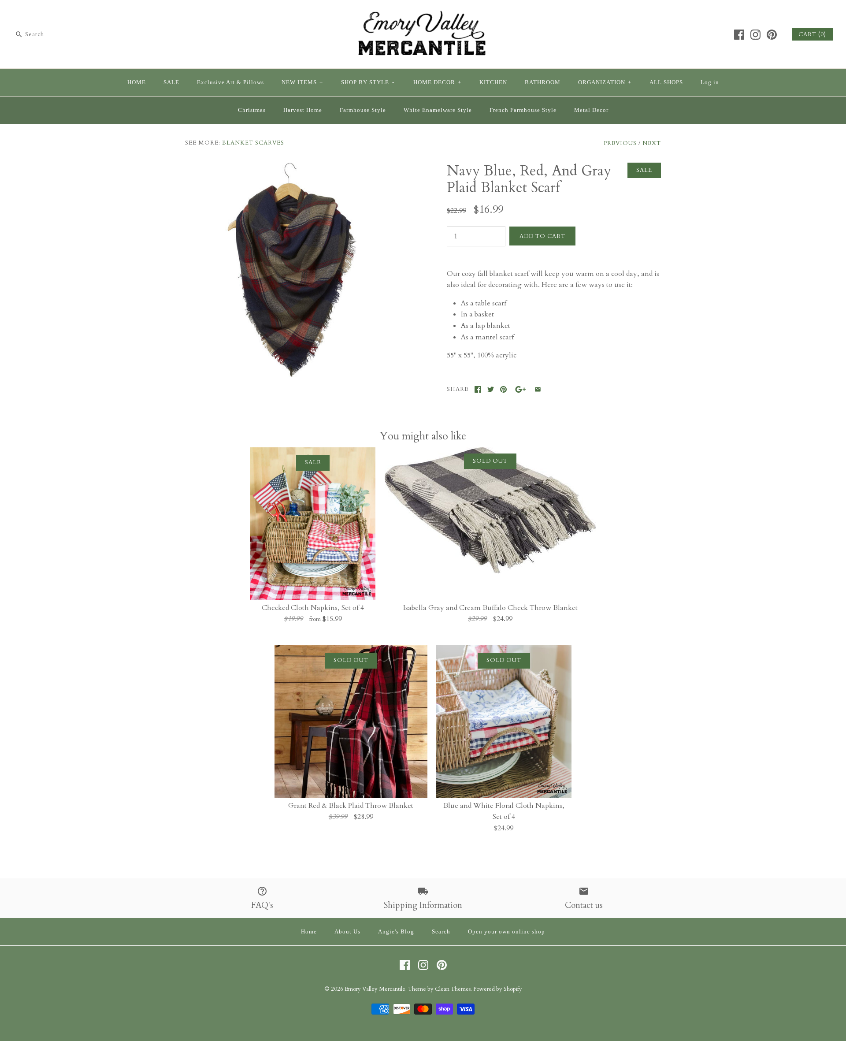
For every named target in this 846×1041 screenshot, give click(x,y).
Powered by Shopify (497, 989)
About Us (347, 932)
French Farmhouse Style (523, 110)
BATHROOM (542, 82)
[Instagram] (755, 35)
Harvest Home (302, 110)
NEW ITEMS (302, 82)
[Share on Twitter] (490, 389)
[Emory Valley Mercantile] (423, 14)
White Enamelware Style (438, 110)
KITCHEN (493, 82)
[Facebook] (739, 35)
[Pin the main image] (503, 389)
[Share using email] (537, 389)
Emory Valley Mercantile (375, 989)
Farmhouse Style (363, 110)
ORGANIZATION (604, 82)
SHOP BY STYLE (368, 82)
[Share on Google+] (520, 389)
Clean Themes (453, 989)
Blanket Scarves (253, 143)
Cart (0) (812, 34)
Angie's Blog (396, 932)
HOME (136, 82)
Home (309, 932)
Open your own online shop (506, 932)
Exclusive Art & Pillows (230, 82)
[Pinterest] (772, 35)
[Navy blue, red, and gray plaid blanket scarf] (292, 168)
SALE (171, 82)
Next (651, 143)
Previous (620, 143)
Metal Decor (591, 110)
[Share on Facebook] (478, 389)
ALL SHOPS (666, 82)
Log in (710, 82)
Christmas (252, 110)
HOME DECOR (437, 82)
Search (441, 932)
